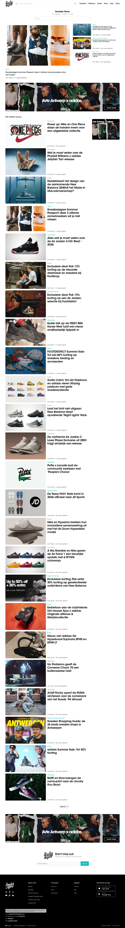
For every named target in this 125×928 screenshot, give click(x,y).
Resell (99, 3)
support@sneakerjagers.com (17, 914)
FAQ (75, 889)
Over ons (53, 886)
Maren (11, 78)
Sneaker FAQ (32, 903)
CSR (75, 893)
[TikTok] (10, 895)
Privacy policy (116, 925)
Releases (91, 3)
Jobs (52, 889)
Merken (30, 886)
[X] (13, 892)
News (106, 3)
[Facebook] (10, 892)
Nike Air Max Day (33, 893)
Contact (76, 886)
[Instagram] (6, 892)
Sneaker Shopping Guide (35, 896)
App (111, 3)
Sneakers (83, 3)
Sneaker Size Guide (34, 899)
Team (7, 69)
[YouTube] (6, 895)
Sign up (84, 863)
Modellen (31, 889)
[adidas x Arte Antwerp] (62, 97)
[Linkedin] (13, 895)
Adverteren (54, 893)
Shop (118, 3)
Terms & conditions (106, 925)
